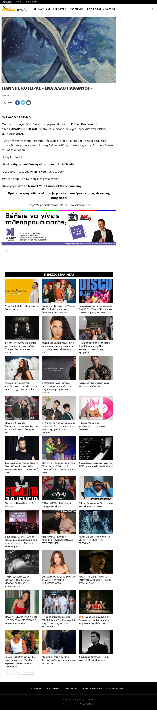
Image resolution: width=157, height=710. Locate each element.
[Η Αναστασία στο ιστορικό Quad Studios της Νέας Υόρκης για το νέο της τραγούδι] (96, 328)
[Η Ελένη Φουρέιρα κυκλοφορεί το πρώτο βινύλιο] (96, 408)
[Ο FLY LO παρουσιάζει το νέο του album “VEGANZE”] (96, 488)
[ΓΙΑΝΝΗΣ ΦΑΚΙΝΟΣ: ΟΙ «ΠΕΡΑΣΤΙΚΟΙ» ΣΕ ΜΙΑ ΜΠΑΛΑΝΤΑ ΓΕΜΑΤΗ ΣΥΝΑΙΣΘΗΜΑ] (22, 562)
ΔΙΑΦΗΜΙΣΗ (19, 2)
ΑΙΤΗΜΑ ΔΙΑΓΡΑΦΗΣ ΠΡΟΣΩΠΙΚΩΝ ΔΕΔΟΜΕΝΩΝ (104, 688)
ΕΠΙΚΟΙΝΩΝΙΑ (31, 2)
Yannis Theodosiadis (87, 704)
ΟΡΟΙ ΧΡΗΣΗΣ (71, 688)
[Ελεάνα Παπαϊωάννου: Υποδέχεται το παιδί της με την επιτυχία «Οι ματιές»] (22, 368)
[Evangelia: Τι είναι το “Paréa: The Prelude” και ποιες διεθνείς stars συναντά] (59, 291)
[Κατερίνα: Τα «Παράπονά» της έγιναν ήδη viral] (96, 368)
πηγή (5, 251)
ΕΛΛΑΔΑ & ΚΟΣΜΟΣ (101, 9)
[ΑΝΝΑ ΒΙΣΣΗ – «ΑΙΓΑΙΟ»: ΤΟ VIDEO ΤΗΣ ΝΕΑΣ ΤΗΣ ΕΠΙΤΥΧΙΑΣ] (96, 522)
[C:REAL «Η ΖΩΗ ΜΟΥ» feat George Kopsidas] (59, 488)
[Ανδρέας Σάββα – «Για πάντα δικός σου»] (22, 291)
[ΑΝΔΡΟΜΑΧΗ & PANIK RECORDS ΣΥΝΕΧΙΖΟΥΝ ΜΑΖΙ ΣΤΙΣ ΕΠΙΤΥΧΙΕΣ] (59, 522)
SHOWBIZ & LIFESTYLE (49, 9)
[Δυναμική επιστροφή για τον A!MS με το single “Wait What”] (96, 448)
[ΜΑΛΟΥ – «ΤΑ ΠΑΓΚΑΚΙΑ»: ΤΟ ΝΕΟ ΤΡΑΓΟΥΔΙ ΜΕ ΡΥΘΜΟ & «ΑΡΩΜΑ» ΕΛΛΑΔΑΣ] (22, 602)
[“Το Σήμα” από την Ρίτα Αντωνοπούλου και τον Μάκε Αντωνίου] (59, 642)
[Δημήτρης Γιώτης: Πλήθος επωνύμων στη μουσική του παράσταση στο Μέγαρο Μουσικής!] (22, 522)
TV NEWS (76, 9)
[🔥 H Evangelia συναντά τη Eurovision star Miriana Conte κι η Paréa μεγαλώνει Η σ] (96, 602)
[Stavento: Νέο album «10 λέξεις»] (22, 488)
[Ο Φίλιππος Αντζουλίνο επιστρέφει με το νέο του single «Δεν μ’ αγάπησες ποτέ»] (59, 368)
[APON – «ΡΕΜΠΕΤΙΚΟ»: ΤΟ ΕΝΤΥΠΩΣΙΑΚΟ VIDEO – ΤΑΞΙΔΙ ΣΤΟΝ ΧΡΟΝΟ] (96, 562)
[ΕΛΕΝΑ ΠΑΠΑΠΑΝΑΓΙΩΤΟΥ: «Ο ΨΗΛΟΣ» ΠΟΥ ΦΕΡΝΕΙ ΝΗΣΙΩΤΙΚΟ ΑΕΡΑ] (59, 562)
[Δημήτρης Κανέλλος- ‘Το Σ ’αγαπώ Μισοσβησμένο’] (96, 642)
